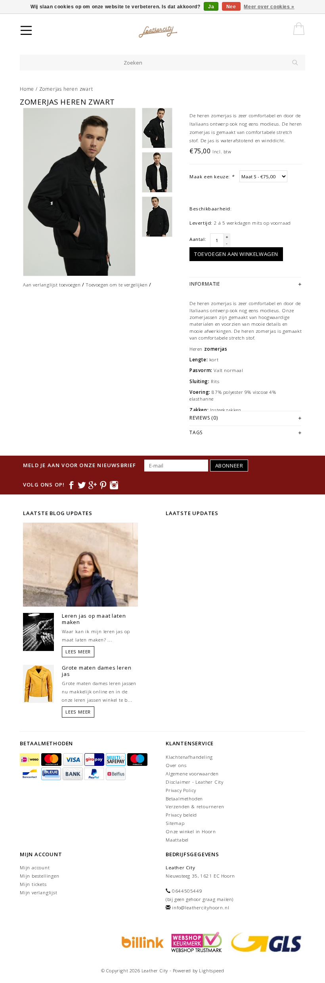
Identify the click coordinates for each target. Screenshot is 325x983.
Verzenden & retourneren (195, 806)
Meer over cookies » (269, 7)
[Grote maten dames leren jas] (38, 683)
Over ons (176, 765)
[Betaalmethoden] (30, 760)
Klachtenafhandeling (189, 757)
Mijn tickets (33, 884)
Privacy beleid (181, 815)
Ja (211, 7)
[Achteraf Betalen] (141, 941)
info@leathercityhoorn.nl (200, 907)
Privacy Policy (181, 790)
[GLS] (264, 941)
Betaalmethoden (184, 799)
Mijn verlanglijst (38, 892)
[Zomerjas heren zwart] (79, 192)
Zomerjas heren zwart (66, 89)
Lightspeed (211, 970)
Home (27, 89)
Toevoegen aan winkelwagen (236, 254)
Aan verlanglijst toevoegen (52, 285)
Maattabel (177, 840)
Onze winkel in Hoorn (191, 831)
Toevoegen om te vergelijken (116, 285)
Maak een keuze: (211, 176)
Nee (231, 7)
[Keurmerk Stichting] (195, 941)
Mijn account (35, 867)
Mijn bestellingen (39, 876)
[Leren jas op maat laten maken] (38, 631)
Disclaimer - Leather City (195, 782)
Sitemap (175, 823)
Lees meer (78, 652)
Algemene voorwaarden (192, 774)
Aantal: (197, 239)
